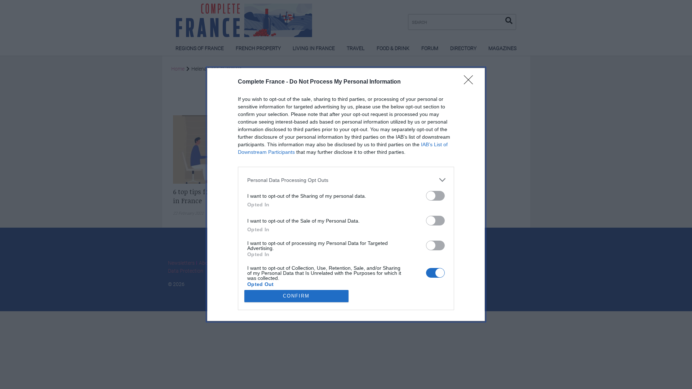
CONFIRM (296, 296)
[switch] (435, 196)
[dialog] (346, 194)
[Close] (471, 82)
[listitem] (346, 180)
